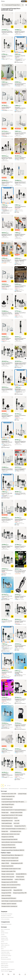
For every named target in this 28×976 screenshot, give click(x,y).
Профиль (25, 974)
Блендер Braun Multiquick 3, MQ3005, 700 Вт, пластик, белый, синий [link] (20, 183)
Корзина (19, 974)
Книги (2, 948)
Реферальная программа (6, 924)
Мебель (2, 931)
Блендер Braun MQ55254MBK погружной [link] (20, 389)
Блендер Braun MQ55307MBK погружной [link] (7, 207)
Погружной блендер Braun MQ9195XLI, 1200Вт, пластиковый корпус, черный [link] (7, 547)
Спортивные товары (5, 952)
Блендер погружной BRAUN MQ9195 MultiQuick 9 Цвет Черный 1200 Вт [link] (20, 363)
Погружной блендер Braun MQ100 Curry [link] (7, 751)
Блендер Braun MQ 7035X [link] (7, 493)
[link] (9, 794)
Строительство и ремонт (6, 955)
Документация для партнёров (7, 917)
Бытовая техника (4, 932)
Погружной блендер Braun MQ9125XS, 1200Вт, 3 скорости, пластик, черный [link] (7, 416)
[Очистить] (22, 5)
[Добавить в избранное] (12, 13)
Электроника (4, 936)
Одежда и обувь (4, 938)
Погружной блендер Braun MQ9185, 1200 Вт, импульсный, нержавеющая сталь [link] (7, 183)
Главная (3, 974)
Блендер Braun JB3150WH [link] (7, 621)
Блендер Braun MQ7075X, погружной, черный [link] (20, 775)
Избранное (14, 974)
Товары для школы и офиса (6, 950)
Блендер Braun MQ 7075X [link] (7, 596)
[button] (26, 5)
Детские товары (4, 957)
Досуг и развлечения (5, 929)
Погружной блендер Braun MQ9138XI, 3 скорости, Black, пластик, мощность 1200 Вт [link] (20, 547)
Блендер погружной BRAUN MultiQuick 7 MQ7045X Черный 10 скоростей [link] (20, 260)
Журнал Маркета (4, 967)
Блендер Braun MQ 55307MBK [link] (18, 673)
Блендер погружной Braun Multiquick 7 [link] (20, 416)
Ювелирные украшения (6, 959)
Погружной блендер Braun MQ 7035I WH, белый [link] (20, 84)
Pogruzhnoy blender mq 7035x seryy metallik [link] (6, 260)
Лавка (8, 974)
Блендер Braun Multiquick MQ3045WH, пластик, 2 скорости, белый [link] (7, 235)
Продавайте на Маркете (6, 915)
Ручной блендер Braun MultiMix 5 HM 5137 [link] (6, 108)
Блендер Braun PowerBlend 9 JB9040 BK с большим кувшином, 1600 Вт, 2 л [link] (20, 725)
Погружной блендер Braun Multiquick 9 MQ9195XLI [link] (20, 469)
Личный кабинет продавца (6, 913)
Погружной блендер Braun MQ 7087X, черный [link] (20, 622)
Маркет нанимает (4, 965)
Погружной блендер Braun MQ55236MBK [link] (20, 207)
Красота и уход (4, 943)
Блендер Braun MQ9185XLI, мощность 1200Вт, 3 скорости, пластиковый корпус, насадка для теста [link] (7, 363)
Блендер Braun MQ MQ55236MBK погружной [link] (7, 442)
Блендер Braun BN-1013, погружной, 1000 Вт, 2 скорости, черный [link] (6, 700)
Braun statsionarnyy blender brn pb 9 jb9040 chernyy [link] (20, 571)
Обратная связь (4, 963)
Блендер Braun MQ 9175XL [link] (20, 493)
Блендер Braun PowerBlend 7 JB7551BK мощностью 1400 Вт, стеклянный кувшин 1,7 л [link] (20, 700)
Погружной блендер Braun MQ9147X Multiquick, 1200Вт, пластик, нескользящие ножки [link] (20, 339)
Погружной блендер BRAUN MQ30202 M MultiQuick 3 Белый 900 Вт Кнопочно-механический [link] (20, 108)
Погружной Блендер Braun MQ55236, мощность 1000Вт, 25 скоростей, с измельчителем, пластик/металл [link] (20, 286)
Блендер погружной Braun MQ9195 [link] (7, 571)
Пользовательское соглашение (7, 961)
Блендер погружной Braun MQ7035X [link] (7, 56)
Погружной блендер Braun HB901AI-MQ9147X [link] (20, 520)
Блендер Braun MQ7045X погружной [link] (20, 56)
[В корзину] (12, 26)
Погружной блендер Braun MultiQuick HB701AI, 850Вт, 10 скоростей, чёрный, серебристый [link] (7, 389)
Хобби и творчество (5, 945)
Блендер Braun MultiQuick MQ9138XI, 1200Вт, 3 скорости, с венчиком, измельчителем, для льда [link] (20, 235)
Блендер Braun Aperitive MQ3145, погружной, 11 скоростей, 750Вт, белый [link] (20, 32)
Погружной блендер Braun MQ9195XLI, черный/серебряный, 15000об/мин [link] (20, 597)
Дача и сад (3, 946)
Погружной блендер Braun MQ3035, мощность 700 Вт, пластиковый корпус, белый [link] (7, 469)
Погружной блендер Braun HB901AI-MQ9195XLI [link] (20, 646)
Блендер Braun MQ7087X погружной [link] (7, 673)
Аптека (2, 941)
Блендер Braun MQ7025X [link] (7, 645)
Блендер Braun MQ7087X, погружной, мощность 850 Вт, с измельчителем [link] (7, 32)
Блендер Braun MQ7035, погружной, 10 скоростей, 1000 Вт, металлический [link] (7, 313)
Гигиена (2, 934)
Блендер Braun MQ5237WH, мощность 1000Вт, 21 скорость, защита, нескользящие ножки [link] (7, 520)
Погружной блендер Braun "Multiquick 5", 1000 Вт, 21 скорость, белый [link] (20, 442)
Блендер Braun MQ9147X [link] (7, 724)
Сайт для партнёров (5, 919)
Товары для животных (5, 953)
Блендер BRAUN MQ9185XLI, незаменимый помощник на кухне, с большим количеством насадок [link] (7, 775)
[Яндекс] (10, 971)
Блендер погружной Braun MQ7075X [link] (20, 313)
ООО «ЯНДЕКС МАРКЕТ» (9, 969)
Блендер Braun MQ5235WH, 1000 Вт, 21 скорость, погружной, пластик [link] (20, 133)
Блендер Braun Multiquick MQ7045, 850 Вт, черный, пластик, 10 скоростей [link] (7, 158)
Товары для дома (4, 939)
